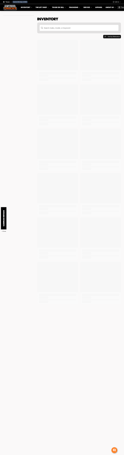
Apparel (98, 7)
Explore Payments (4, 218)
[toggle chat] (114, 450)
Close (4, 231)
